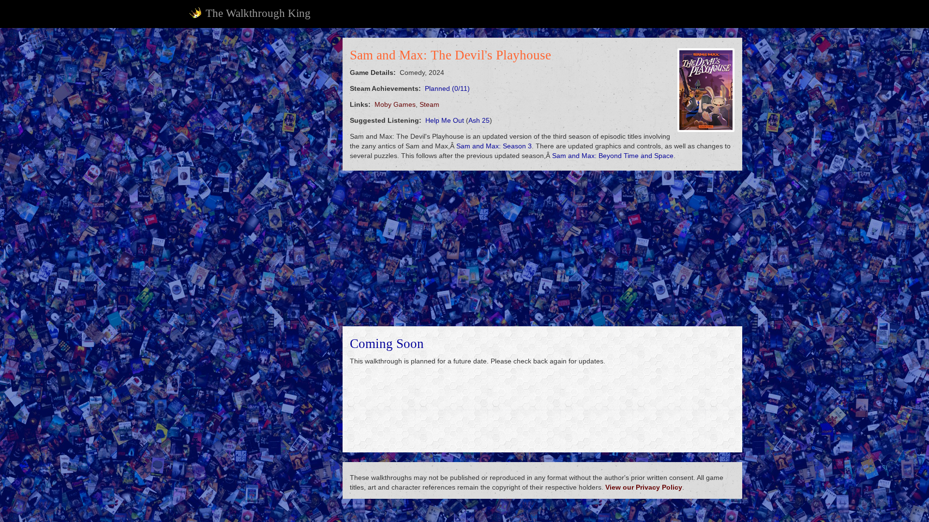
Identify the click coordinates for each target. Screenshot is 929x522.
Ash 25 (479, 120)
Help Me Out (444, 120)
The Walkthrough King (258, 13)
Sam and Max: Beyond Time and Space (613, 156)
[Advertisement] (259, 183)
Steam (429, 104)
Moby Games (395, 104)
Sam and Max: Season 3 (494, 146)
